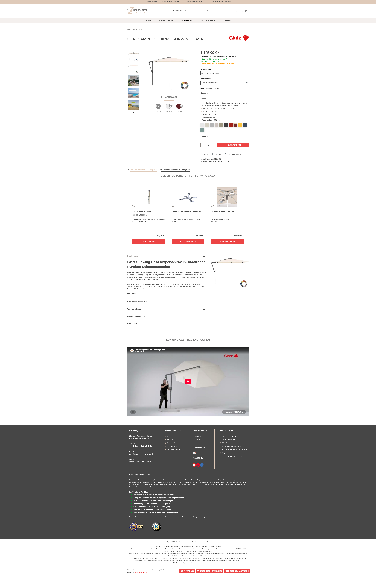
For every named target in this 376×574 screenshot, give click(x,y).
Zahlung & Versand (173, 449)
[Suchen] (208, 11)
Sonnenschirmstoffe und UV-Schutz (234, 449)
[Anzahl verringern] (202, 145)
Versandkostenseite (206, 551)
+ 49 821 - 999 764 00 (140, 446)
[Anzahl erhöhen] (214, 145)
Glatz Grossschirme (229, 443)
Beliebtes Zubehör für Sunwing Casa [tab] (143, 170)
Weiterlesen (131, 293)
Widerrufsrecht (172, 439)
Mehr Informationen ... (141, 572)
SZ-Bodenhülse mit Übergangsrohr (141, 213)
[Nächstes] (194, 71)
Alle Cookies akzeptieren (237, 571)
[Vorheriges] (142, 71)
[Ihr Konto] (241, 11)
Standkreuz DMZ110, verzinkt (186, 212)
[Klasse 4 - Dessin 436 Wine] (235, 125)
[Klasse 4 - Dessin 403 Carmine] (231, 125)
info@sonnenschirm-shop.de (141, 454)
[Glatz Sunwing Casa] (169, 71)
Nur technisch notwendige (209, 571)
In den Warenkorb (233, 145)
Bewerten (217, 154)
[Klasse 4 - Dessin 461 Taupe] (221, 125)
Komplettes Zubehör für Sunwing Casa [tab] (175, 170)
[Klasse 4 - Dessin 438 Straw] (240, 125)
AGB (168, 436)
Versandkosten (188, 546)
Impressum (198, 443)
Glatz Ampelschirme (229, 439)
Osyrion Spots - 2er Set (222, 212)
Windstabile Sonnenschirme (232, 446)
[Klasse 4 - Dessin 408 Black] (226, 125)
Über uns (197, 436)
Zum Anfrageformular (234, 154)
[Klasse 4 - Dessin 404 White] (202, 125)
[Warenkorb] (246, 11)
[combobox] (188, 11)
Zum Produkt (149, 241)
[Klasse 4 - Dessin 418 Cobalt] (245, 125)
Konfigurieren (187, 571)
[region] (161, 82)
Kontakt (197, 439)
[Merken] (133, 206)
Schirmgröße (210, 69)
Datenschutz (171, 443)
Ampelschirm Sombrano (230, 453)
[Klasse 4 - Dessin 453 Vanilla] (207, 125)
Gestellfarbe (210, 79)
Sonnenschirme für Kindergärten (233, 456)
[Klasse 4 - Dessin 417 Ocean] (202, 130)
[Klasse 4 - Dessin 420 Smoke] (212, 125)
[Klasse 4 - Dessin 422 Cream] (216, 125)
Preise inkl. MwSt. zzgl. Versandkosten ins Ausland (218, 56)
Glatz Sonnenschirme (229, 436)
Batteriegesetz (172, 446)
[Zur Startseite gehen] (137, 10)
